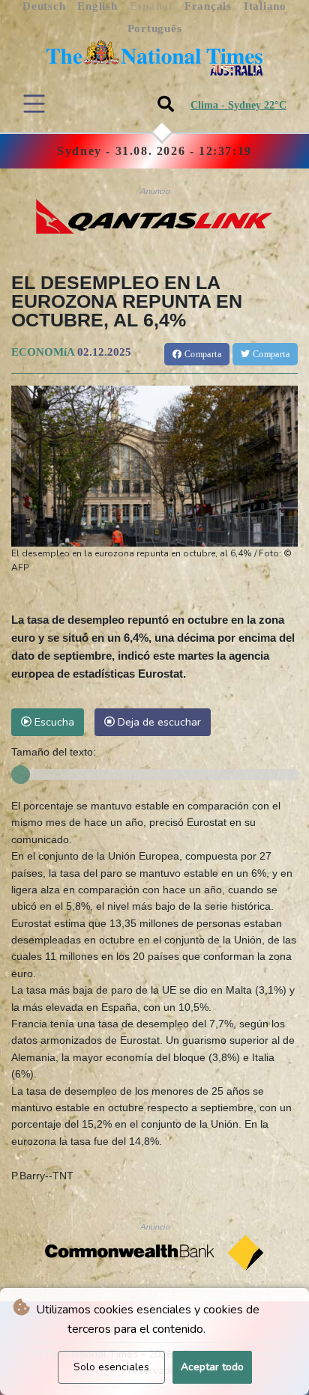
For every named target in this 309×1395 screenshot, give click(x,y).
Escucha (53, 721)
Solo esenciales (111, 1367)
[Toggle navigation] (34, 103)
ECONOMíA (42, 352)
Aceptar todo (212, 1367)
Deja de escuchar (158, 721)
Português (155, 28)
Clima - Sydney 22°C (238, 105)
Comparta (201, 354)
